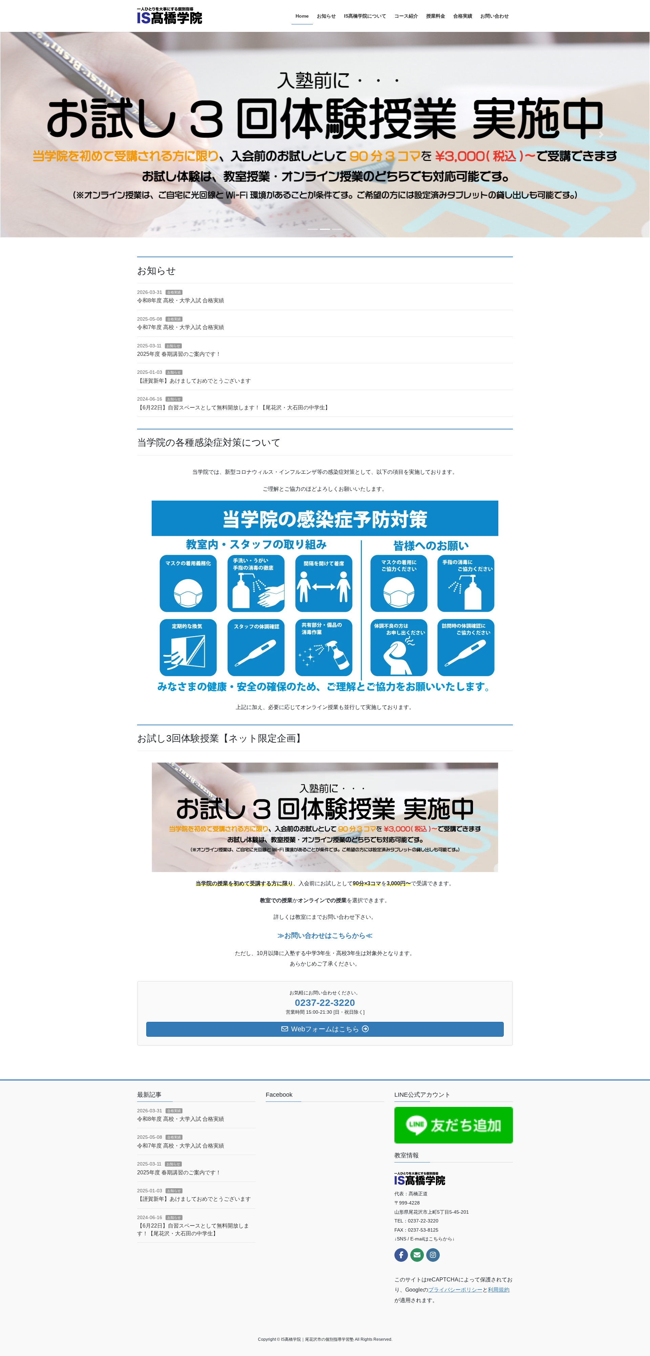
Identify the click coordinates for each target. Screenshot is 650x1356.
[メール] (417, 1255)
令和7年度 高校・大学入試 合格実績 (180, 327)
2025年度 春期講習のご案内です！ (179, 354)
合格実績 (174, 292)
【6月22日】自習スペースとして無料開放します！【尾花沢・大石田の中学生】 (233, 407)
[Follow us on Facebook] (401, 1255)
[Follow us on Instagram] (433, 1255)
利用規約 (499, 1290)
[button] (49, 134)
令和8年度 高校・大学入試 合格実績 (180, 300)
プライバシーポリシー (455, 1290)
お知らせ (173, 346)
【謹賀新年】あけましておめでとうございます (194, 381)
